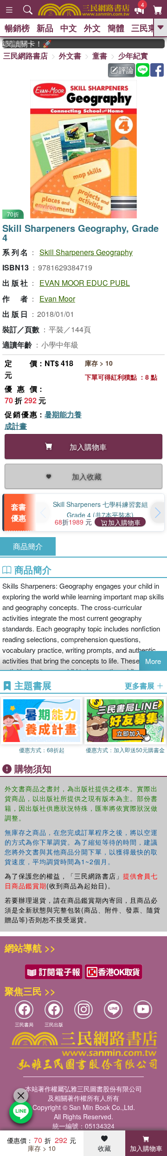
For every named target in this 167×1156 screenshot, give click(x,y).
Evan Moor (57, 298)
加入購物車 (124, 522)
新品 (45, 28)
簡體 (116, 28)
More (153, 661)
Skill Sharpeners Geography (86, 252)
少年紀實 (133, 55)
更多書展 (140, 685)
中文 (68, 28)
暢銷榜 (17, 28)
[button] (157, 512)
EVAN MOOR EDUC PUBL (84, 282)
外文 (92, 28)
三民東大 (148, 28)
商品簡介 (28, 546)
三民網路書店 (25, 55)
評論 (126, 70)
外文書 (70, 55)
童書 (99, 55)
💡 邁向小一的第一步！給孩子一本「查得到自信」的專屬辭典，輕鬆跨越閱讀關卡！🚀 (22, 43)
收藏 (104, 1148)
